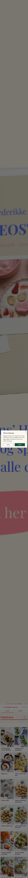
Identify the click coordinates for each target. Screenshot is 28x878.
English (19, 444)
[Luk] (26, 432)
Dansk (8, 444)
